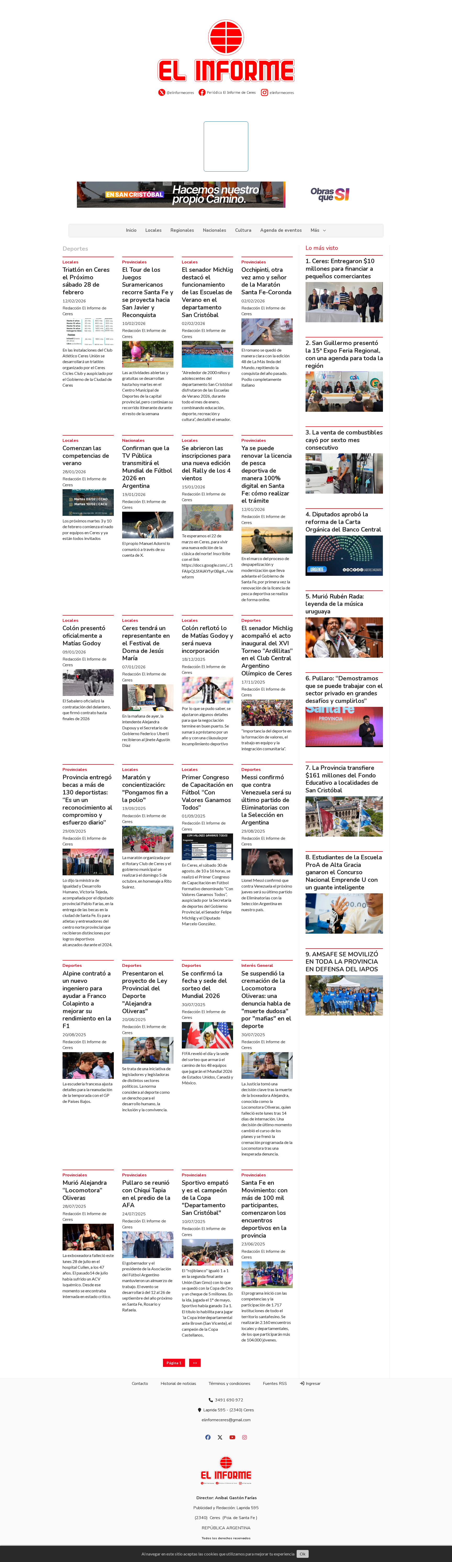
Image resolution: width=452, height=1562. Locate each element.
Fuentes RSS (275, 1383)
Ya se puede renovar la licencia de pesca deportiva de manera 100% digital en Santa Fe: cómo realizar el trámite (266, 474)
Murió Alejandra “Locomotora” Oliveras (85, 1190)
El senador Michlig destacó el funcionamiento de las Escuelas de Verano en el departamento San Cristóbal (207, 292)
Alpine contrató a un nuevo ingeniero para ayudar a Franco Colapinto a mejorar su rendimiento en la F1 (87, 999)
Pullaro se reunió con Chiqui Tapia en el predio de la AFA (146, 1194)
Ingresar (312, 1383)
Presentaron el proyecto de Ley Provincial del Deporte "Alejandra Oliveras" (144, 992)
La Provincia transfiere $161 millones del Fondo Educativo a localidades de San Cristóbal (342, 779)
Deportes (251, 620)
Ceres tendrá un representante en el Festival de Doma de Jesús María (146, 643)
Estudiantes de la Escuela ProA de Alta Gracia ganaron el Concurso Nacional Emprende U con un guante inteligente (344, 872)
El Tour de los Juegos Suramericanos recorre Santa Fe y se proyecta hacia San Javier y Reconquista (147, 292)
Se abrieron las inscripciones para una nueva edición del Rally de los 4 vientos (206, 463)
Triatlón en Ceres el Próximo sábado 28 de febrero (86, 281)
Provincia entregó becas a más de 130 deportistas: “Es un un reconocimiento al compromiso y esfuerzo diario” (87, 800)
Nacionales (214, 230)
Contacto (140, 1383)
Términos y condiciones (229, 1383)
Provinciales (134, 262)
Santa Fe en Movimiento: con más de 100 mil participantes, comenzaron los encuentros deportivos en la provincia (264, 1209)
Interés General (257, 965)
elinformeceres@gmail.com (226, 1420)
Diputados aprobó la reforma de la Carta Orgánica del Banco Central (343, 522)
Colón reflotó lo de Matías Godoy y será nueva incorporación (207, 639)
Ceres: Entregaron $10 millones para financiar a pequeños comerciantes (340, 268)
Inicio (131, 230)
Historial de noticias (178, 1383)
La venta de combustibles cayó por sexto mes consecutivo (344, 440)
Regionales (182, 230)
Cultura (243, 230)
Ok (303, 1553)
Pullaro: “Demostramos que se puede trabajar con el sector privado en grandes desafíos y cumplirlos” (344, 689)
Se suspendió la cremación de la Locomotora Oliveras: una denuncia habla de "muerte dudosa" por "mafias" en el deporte (266, 999)
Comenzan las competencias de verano (86, 455)
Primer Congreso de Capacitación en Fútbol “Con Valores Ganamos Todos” (207, 792)
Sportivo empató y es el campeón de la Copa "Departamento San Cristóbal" (205, 1198)
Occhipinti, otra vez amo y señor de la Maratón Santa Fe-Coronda (266, 281)
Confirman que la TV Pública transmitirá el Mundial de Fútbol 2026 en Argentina (147, 467)
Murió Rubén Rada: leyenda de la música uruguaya (335, 604)
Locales (153, 230)
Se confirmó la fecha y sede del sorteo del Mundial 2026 (204, 984)
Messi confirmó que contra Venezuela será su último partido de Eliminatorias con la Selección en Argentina (266, 800)
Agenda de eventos (281, 230)
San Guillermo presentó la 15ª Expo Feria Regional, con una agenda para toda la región (344, 354)
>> (195, 1363)
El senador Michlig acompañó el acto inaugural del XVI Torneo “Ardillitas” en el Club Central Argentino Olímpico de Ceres (267, 651)
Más (315, 230)
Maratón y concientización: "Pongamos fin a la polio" (145, 788)
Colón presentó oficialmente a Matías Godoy (84, 635)
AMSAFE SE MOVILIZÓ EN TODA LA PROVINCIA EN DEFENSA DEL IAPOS (342, 962)
